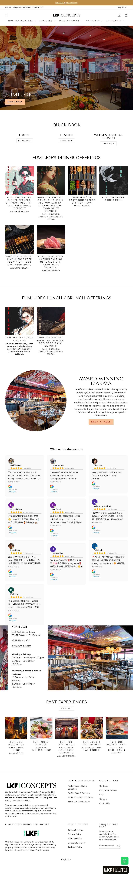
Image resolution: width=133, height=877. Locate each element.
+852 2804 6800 (21, 640)
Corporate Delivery (108, 790)
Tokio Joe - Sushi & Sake (79, 801)
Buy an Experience (22, 7)
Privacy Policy (74, 834)
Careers (103, 799)
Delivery (47, 20)
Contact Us (38, 7)
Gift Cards (114, 20)
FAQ (101, 794)
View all (66, 708)
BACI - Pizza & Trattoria (79, 793)
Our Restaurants (21, 20)
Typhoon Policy (75, 847)
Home (8, 7)
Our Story (103, 786)
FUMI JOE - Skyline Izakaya (80, 797)
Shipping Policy (75, 838)
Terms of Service (75, 830)
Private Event (69, 20)
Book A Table (101, 422)
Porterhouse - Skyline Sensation (77, 787)
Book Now (15, 102)
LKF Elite (93, 20)
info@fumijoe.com (21, 645)
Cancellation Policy (77, 843)
